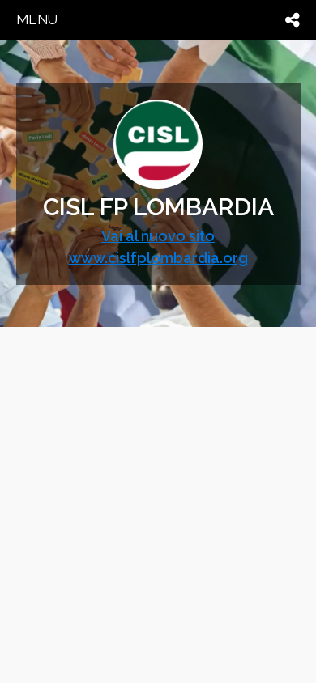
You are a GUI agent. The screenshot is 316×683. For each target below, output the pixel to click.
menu (37, 19)
